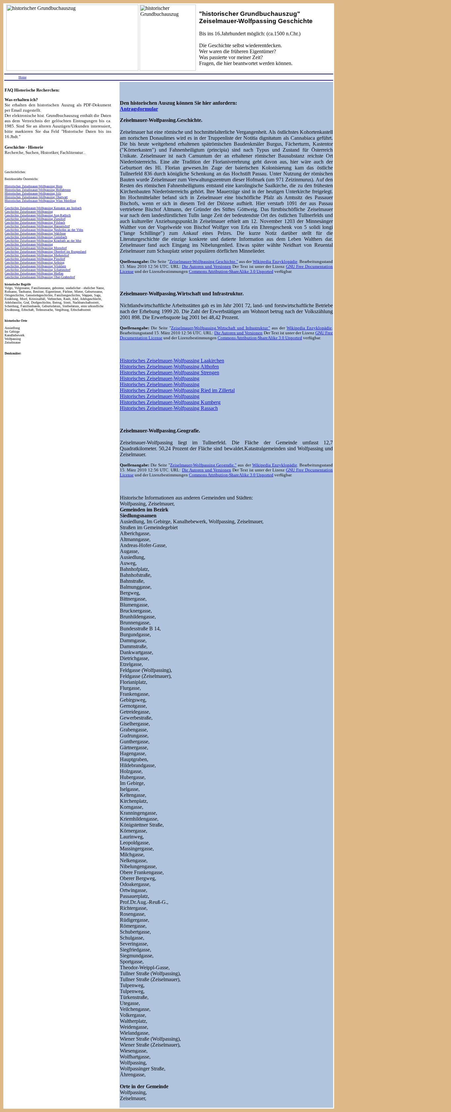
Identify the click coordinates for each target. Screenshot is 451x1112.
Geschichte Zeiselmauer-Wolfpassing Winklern (35, 266)
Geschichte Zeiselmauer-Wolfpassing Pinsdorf (35, 259)
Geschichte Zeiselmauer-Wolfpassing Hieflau (34, 273)
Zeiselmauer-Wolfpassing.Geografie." (203, 465)
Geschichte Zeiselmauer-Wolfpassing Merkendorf (37, 255)
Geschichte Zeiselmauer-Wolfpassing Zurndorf (35, 219)
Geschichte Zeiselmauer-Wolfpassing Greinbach (36, 237)
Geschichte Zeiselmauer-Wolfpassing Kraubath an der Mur (43, 240)
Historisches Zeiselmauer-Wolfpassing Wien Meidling (40, 201)
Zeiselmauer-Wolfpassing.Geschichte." (203, 261)
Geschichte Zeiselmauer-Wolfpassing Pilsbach (35, 222)
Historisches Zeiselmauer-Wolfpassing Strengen (169, 372)
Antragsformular (139, 109)
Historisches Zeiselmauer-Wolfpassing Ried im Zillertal (177, 390)
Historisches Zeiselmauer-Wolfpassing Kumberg (170, 402)
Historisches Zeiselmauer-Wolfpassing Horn (33, 186)
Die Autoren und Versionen (206, 266)
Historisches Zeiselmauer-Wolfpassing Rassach (169, 408)
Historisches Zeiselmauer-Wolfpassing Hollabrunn (38, 190)
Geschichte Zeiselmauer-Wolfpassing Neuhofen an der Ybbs (44, 230)
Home (22, 77)
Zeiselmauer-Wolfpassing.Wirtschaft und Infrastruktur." (220, 328)
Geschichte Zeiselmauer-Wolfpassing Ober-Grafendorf (40, 277)
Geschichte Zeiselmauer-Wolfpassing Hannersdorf (37, 226)
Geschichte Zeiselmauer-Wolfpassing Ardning (34, 262)
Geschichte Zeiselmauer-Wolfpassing (29, 211)
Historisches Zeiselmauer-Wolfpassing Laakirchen (172, 360)
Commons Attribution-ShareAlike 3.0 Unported (231, 271)
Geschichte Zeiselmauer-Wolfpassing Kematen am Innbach (43, 208)
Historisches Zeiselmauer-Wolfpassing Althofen (169, 366)
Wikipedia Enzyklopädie (275, 261)
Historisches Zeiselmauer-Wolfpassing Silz (33, 193)
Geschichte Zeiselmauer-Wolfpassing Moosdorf (36, 248)
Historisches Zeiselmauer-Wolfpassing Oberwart (36, 197)
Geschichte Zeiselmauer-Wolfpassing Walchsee (35, 233)
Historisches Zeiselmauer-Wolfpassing (159, 378)
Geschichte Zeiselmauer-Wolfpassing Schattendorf (37, 270)
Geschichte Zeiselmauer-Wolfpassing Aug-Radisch (38, 215)
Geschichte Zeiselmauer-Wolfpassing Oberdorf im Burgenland (45, 251)
